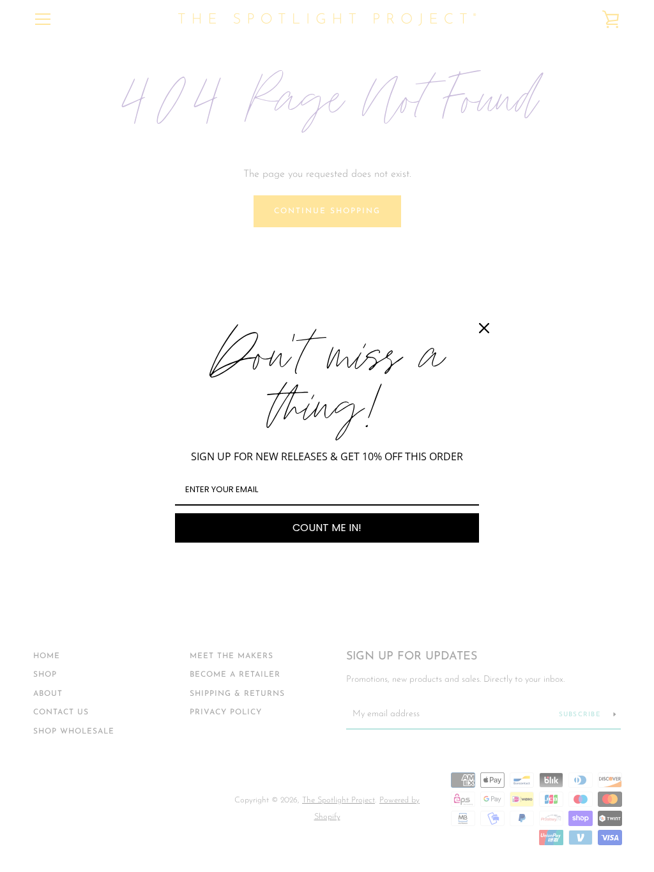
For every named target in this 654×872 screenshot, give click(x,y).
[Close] (484, 328)
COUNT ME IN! (327, 527)
